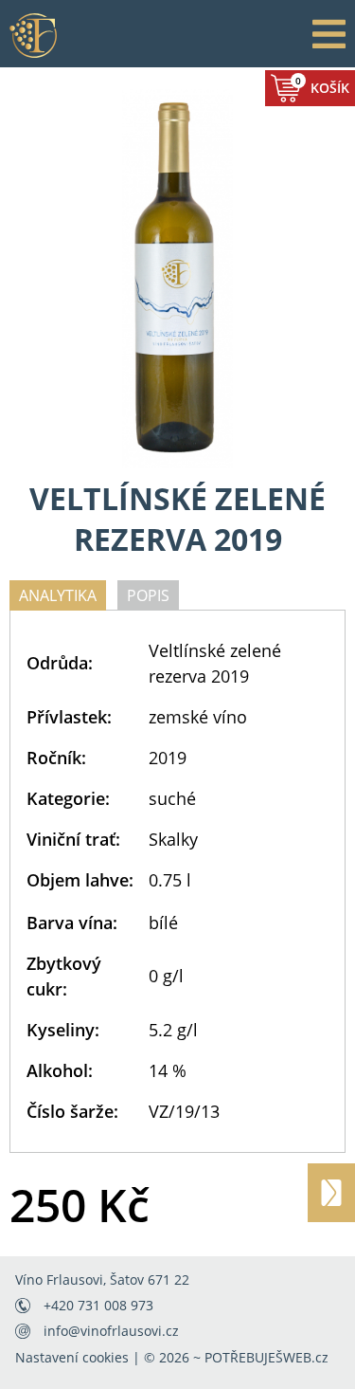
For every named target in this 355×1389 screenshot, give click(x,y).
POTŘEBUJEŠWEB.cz (266, 1357)
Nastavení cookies (72, 1357)
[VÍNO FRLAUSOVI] (33, 35)
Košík (322, 85)
